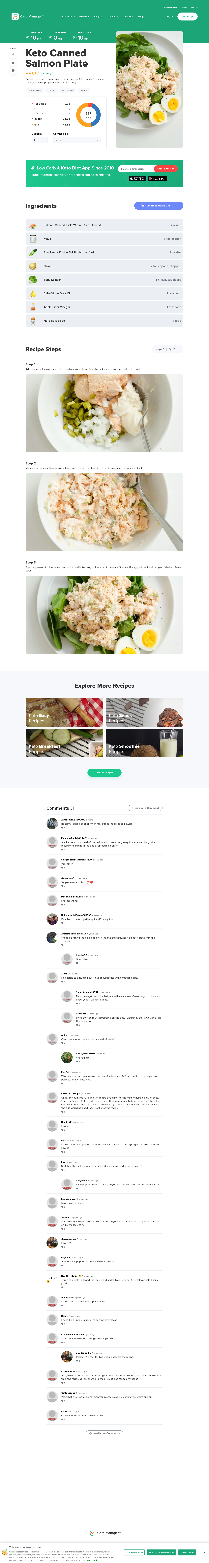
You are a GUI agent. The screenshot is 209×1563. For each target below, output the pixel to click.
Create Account (165, 168)
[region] (104, 1553)
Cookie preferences (134, 1552)
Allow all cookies (187, 1552)
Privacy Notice (92, 1560)
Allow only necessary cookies (161, 1552)
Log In (169, 16)
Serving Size (60, 133)
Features (67, 16)
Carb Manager (27, 16)
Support (142, 16)
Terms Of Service (190, 7)
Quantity (37, 133)
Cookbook (127, 16)
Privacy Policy (170, 7)
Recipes (97, 16)
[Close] (204, 1552)
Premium (84, 16)
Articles (111, 16)
